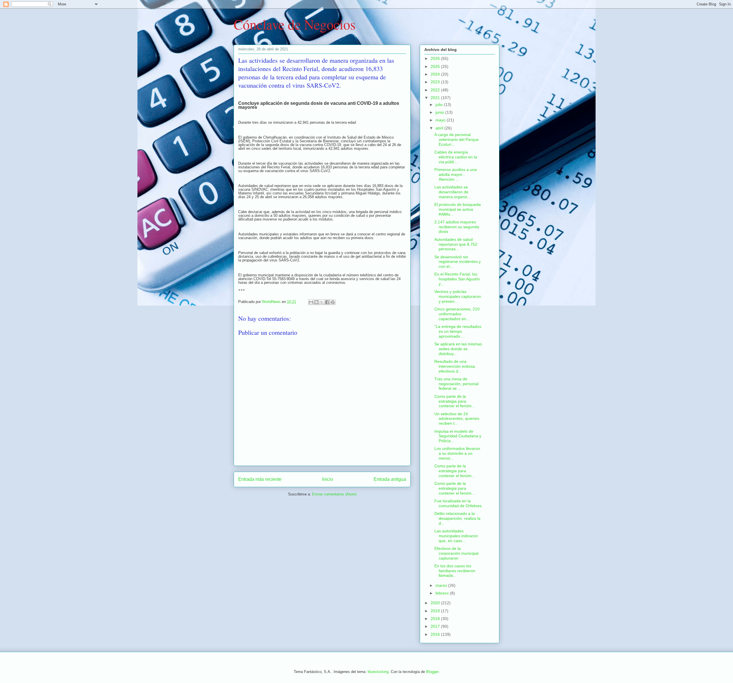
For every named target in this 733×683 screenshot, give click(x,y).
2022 (436, 90)
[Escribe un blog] (316, 302)
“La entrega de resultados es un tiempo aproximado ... (457, 331)
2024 (436, 74)
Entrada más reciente (259, 479)
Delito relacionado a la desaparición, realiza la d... (457, 518)
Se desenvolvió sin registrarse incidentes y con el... (457, 262)
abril (440, 128)
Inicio (327, 479)
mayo (441, 120)
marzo (442, 585)
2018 (436, 618)
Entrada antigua (390, 479)
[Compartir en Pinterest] (333, 302)
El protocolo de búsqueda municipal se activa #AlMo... (457, 209)
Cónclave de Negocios (295, 24)
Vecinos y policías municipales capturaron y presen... (457, 296)
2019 (436, 611)
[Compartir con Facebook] (327, 302)
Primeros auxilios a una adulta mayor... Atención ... (455, 174)
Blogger (432, 672)
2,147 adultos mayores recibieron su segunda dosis (456, 227)
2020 (436, 603)
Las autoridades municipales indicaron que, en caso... (456, 536)
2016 (436, 634)
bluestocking (378, 672)
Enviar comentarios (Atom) (334, 494)
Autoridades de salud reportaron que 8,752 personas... (455, 244)
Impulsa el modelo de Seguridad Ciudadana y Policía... (457, 436)
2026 (436, 58)
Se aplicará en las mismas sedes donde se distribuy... (458, 349)
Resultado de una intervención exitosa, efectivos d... (455, 366)
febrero (443, 593)
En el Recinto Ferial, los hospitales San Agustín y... (457, 279)
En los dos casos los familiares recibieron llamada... (454, 571)
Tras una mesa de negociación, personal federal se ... (456, 384)
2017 (436, 626)
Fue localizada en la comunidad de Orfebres (458, 503)
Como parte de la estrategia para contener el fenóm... (454, 401)
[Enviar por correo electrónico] (311, 302)
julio (440, 104)
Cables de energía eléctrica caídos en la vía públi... (455, 157)
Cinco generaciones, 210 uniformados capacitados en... (457, 314)
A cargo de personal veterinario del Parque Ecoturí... (456, 139)
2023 (436, 82)
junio (440, 112)
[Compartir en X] (322, 302)
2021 (436, 97)
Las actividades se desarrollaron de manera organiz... (452, 192)
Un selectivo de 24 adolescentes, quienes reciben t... (456, 419)
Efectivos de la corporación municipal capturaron (456, 553)
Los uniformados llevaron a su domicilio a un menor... (457, 453)
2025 (436, 66)
